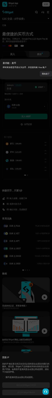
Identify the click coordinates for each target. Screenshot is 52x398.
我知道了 (46, 74)
